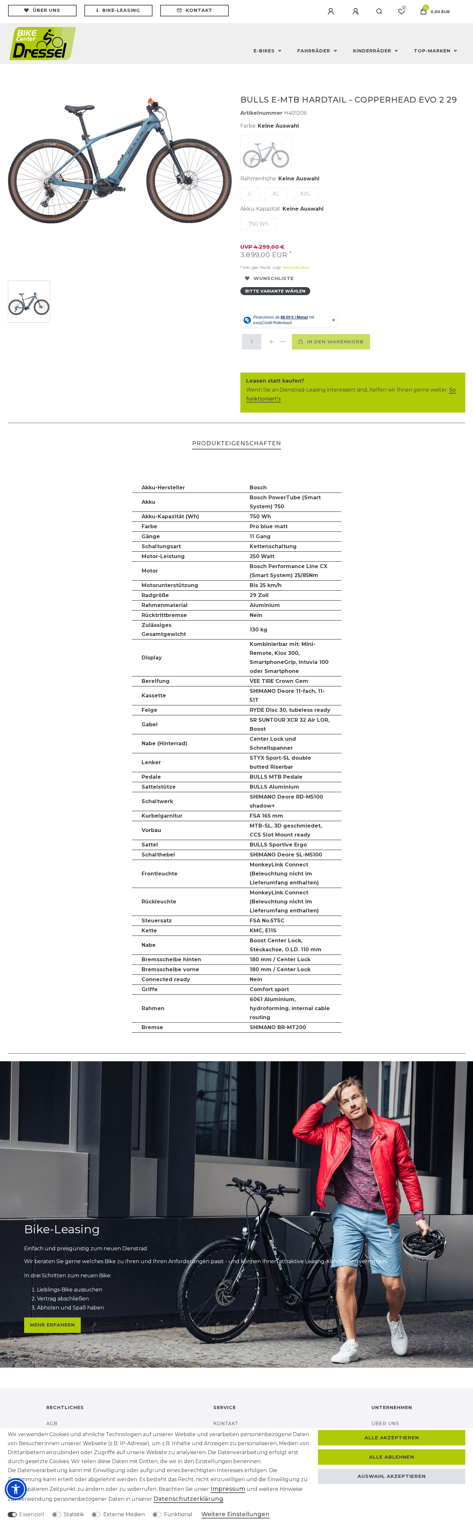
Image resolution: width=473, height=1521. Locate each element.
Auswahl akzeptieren (391, 1476)
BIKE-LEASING (121, 10)
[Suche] (379, 11)
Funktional (178, 1514)
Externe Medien (124, 1514)
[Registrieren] (356, 11)
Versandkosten (295, 267)
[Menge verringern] (282, 341)
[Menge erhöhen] (270, 341)
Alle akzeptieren (392, 1438)
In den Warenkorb (335, 342)
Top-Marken (433, 51)
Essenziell (31, 1514)
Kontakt (199, 10)
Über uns (46, 10)
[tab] (236, 444)
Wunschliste (274, 278)
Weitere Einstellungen (235, 1514)
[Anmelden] (332, 11)
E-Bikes (265, 51)
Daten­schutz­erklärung (188, 1498)
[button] (15, 1489)
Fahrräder (314, 51)
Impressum (227, 1488)
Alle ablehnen (391, 1457)
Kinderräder (373, 51)
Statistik (74, 1514)
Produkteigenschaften (236, 443)
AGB (52, 1423)
